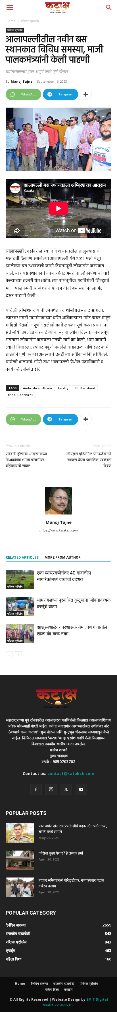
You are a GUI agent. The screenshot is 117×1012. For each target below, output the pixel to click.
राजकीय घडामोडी (63, 983)
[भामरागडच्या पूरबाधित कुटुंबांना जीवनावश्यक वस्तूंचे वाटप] (20, 606)
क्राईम (68, 989)
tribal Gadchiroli (20, 395)
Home (11, 21)
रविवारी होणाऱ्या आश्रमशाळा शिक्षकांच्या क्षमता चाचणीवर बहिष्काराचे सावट (26, 459)
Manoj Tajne (21, 81)
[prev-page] (9, 654)
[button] (10, 7)
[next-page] (18, 654)
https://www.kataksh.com (58, 530)
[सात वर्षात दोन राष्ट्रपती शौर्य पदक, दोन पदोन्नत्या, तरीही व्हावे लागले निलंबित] (20, 833)
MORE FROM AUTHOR (63, 558)
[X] (66, 789)
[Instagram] (51, 789)
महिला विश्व (52, 989)
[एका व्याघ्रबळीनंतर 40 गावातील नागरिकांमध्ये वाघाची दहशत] (20, 579)
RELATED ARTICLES (22, 558)
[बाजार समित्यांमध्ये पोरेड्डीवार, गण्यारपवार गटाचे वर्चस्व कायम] (20, 887)
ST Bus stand (85, 388)
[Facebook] (36, 789)
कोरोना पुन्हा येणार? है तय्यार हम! (61, 853)
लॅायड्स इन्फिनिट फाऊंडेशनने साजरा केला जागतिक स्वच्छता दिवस (88, 459)
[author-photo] (58, 514)
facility (63, 388)
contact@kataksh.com (70, 773)
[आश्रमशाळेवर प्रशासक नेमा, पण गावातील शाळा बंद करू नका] (20, 634)
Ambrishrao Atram (37, 388)
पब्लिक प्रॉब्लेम (30, 21)
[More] (86, 94)
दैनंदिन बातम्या (39, 983)
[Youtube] (81, 789)
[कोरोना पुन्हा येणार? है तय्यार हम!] (20, 860)
